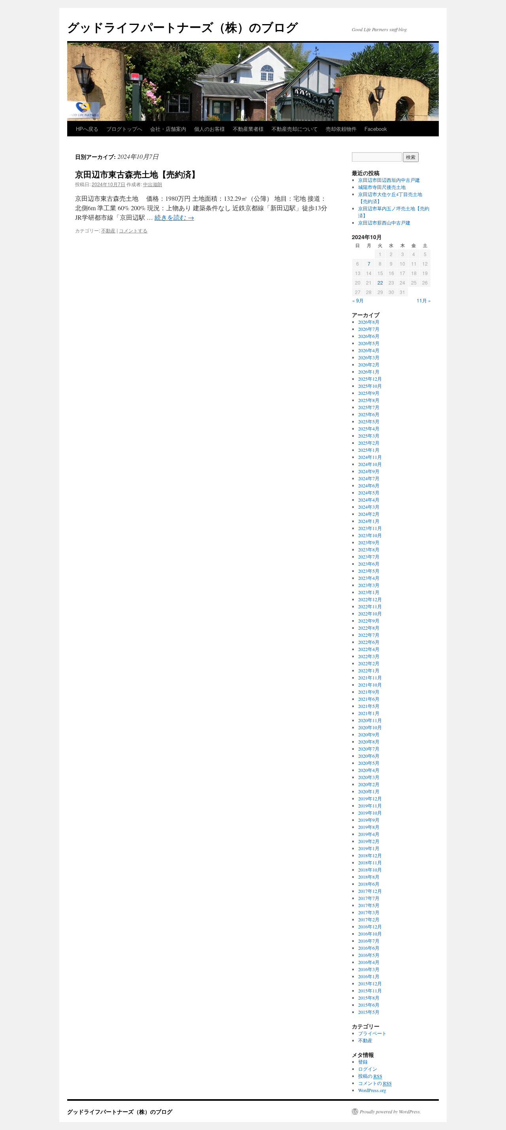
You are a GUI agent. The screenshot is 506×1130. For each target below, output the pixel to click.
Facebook (375, 128)
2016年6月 (369, 948)
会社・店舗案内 (168, 128)
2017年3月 (369, 912)
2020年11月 (370, 720)
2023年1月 (369, 592)
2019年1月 (369, 848)
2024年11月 (370, 457)
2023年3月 (369, 585)
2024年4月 (369, 499)
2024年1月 (369, 521)
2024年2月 (369, 514)
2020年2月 (369, 784)
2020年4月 (369, 770)
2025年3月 (369, 435)
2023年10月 (370, 535)
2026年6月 (369, 336)
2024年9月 (369, 471)
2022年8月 (369, 627)
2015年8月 (369, 997)
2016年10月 (370, 933)
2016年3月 (369, 969)
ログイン (367, 1069)
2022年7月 (369, 635)
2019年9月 (369, 820)
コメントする (133, 230)
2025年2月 (369, 443)
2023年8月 (369, 549)
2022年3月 (369, 656)
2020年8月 (369, 741)
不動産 (108, 230)
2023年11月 (370, 528)
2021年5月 (369, 706)
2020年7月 (369, 748)
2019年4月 (369, 834)
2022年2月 (369, 663)
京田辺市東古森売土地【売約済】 (137, 174)
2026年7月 (369, 329)
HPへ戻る (87, 128)
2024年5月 (369, 492)
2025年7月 (369, 407)
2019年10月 (370, 812)
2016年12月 (370, 926)
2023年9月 (369, 542)
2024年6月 (369, 485)
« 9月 (358, 300)
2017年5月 (369, 905)
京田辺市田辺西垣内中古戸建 (389, 180)
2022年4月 (369, 649)
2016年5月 (369, 955)
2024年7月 (369, 478)
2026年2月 (369, 364)
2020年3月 (369, 777)
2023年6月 (369, 563)
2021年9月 (369, 692)
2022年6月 (369, 642)
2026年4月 (369, 350)
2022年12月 (370, 599)
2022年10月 (370, 613)
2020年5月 (369, 763)
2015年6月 (369, 1005)
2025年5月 (369, 421)
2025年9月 (369, 393)
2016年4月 (369, 962)
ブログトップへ (124, 128)
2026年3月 (369, 357)
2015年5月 (369, 1012)
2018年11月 (370, 862)
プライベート (372, 1033)
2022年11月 (370, 606)
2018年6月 (369, 884)
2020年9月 (369, 734)
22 (380, 282)
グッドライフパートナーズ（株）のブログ (182, 26)
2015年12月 (370, 983)
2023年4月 (369, 578)
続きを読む (174, 217)
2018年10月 (370, 869)
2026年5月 (369, 343)
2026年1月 (369, 371)
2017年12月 (370, 891)
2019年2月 (369, 841)
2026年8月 (369, 322)
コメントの (375, 1083)
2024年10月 (370, 464)
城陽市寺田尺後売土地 (382, 187)
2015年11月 (370, 990)
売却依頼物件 (341, 128)
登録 (363, 1061)
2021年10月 (370, 684)
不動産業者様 (248, 128)
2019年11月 (370, 805)
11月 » (424, 300)
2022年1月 (369, 670)
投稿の (370, 1076)
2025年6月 (369, 414)
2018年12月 (370, 855)
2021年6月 (369, 699)
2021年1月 (369, 713)
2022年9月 (369, 620)
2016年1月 (369, 976)
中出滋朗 (152, 184)
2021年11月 (370, 677)
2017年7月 (369, 898)
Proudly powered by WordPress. (390, 1111)
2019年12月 (370, 798)
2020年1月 (369, 791)
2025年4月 (369, 428)
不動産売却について (295, 128)
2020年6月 (369, 756)
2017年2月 (369, 919)
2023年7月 (369, 556)
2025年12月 (370, 378)
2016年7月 (369, 941)
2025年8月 (369, 400)
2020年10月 (370, 727)
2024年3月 (369, 507)
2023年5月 (369, 571)
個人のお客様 (209, 128)
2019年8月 (369, 827)
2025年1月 (369, 450)
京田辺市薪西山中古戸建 (384, 222)
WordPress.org (372, 1090)
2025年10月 (370, 386)
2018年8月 (369, 876)
